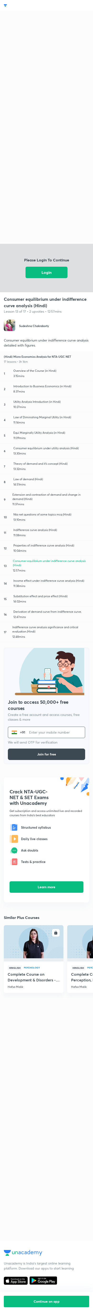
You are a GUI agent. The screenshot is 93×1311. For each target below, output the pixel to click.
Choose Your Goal (25, 5)
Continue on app (47, 1301)
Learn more (46, 887)
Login (46, 272)
